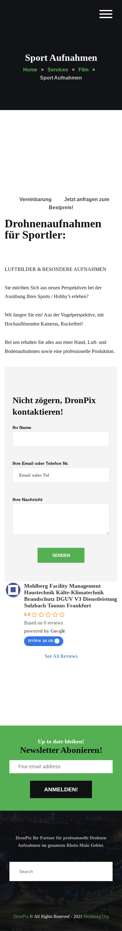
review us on (40, 640)
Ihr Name (22, 427)
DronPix (20, 916)
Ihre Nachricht (28, 499)
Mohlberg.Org (96, 916)
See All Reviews (61, 656)
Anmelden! (61, 789)
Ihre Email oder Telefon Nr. (41, 463)
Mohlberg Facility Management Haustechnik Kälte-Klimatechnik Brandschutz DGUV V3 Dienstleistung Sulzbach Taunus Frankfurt (70, 596)
